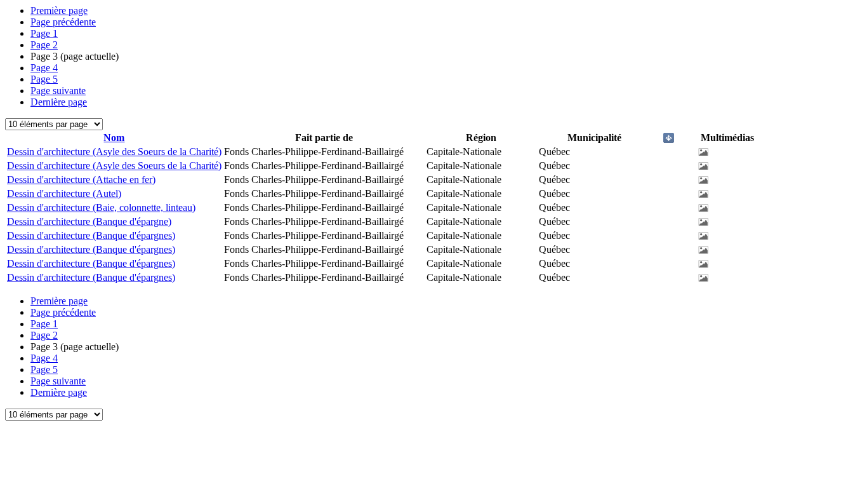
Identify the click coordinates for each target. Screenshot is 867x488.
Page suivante (58, 90)
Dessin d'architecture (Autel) (64, 193)
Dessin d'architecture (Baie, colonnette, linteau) (101, 207)
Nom (113, 137)
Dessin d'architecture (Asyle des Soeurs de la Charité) (114, 151)
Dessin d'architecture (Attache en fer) (81, 179)
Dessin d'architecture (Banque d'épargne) (89, 221)
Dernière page (58, 102)
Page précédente (63, 22)
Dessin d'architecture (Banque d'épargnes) (91, 235)
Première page (59, 10)
